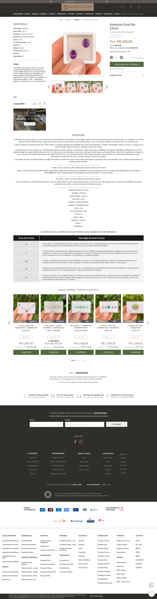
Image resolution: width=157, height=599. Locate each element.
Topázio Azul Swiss (123, 548)
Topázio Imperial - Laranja (29, 568)
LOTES (138, 552)
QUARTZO (79, 14)
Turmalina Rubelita (103, 564)
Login (84, 458)
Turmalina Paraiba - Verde (67, 544)
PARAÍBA (71, 14)
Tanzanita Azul (64, 560)
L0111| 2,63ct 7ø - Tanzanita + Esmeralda (26, 326)
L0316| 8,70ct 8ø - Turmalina (136, 326)
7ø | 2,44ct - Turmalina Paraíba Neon (81, 326)
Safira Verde (120, 574)
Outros (123, 473)
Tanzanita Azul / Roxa (66, 564)
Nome (32, 420)
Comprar (127, 64)
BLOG (141, 14)
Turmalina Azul (102, 544)
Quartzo (123, 462)
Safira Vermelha (122, 578)
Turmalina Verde (103, 567)
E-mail (67, 420)
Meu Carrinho (84, 470)
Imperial (108, 470)
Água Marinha (108, 458)
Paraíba (123, 458)
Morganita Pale (45, 560)
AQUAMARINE (18, 14)
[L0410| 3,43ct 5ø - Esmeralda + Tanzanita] (108, 307)
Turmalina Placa (103, 579)
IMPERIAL (43, 14)
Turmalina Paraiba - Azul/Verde (65, 549)
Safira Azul (120, 566)
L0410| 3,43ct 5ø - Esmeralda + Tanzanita (108, 326)
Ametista (81, 541)
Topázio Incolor (121, 552)
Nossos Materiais (33, 462)
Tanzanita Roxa (64, 568)
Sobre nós (32, 457)
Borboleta (139, 567)
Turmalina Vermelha (104, 571)
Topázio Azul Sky (122, 544)
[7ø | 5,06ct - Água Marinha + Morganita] (53, 307)
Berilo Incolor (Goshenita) (10, 576)
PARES (138, 556)
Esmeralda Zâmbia (27, 552)
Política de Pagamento (58, 462)
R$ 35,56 (118, 45)
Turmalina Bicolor (103, 548)
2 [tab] (78, 360)
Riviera (138, 541)
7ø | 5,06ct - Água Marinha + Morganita (53, 326)
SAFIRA (117, 14)
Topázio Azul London (123, 541)
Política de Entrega (58, 466)
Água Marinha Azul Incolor (10, 541)
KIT (130, 14)
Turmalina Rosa (102, 560)
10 (111, 45)
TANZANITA (89, 14)
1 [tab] (73, 360)
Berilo (108, 462)
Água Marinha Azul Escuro (10, 552)
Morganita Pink (45, 576)
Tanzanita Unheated (65, 572)
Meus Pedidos (84, 466)
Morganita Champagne (47, 564)
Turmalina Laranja (103, 556)
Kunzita (107, 474)
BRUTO (135, 14)
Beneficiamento (32, 466)
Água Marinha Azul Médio (10, 548)
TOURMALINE (108, 14)
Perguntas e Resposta (58, 474)
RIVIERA (124, 14)
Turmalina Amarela (104, 541)
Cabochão (139, 564)
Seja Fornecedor (58, 457)
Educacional (33, 470)
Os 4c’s (32, 474)
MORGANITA (61, 14)
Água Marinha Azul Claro (10, 544)
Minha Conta (84, 462)
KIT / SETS (139, 544)
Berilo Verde (6, 579)
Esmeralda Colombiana (28, 544)
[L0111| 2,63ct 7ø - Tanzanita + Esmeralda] (26, 307)
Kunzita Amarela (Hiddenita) (45, 541)
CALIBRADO (140, 560)
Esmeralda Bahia (26, 541)
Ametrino (81, 544)
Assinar (117, 424)
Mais (15, 97)
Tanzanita (123, 465)
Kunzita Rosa (44, 546)
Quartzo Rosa (82, 567)
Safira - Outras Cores (123, 581)
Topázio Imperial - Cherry (29, 576)
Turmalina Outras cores (105, 583)
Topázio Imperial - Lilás (28, 579)
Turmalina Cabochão (104, 575)
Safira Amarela (121, 562)
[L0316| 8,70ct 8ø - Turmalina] (135, 307)
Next (107, 2)
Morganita (123, 454)
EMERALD (35, 14)
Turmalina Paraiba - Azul (67, 541)
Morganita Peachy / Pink (48, 572)
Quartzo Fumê (83, 564)
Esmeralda (108, 466)
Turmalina (123, 469)
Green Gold (81, 552)
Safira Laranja (121, 570)
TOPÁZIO (98, 14)
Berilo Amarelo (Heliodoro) (10, 572)
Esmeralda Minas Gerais (29, 548)
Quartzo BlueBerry (84, 560)
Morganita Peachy (46, 568)
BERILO (27, 14)
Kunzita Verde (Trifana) (47, 550)
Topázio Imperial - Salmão (29, 572)
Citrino (80, 548)
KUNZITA (52, 14)
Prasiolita (81, 556)
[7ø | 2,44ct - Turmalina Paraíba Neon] (81, 307)
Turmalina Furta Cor (104, 552)
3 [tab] (84, 360)
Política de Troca (58, 470)
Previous (50, 2)
